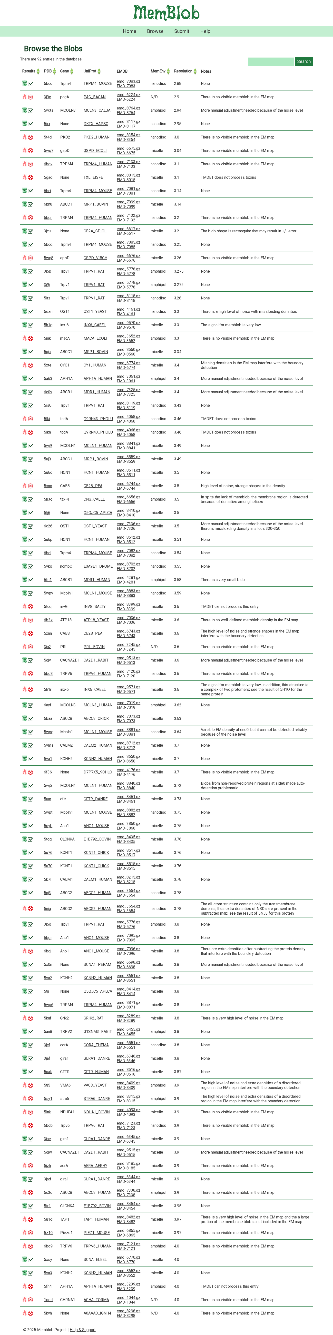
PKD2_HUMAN (96, 137)
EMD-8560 (126, 354)
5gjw (48, 1152)
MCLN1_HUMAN (98, 445)
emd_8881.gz (128, 729)
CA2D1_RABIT (96, 660)
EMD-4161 (126, 314)
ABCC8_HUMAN (97, 1192)
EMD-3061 (126, 381)
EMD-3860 (126, 828)
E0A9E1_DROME (98, 566)
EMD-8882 (126, 814)
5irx (47, 123)
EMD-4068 (126, 421)
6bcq (48, 244)
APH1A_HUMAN (98, 378)
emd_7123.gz (128, 1123)
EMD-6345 (126, 1141)
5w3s (48, 110)
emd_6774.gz (128, 363)
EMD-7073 (126, 721)
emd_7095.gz (128, 935)
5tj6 (47, 512)
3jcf (47, 1045)
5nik (47, 338)
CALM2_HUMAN (98, 745)
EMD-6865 (126, 1235)
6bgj (47, 951)
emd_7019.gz (128, 703)
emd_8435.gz (128, 837)
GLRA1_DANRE (97, 1058)
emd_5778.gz (128, 269)
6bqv (48, 164)
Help (205, 31)
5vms (48, 745)
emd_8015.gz (128, 175)
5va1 (48, 758)
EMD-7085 (126, 247)
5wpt (48, 812)
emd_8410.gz (128, 510)
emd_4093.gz (128, 1110)
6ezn (48, 311)
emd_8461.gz (128, 796)
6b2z (48, 620)
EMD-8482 (126, 1221)
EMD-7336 (126, 528)
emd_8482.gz (128, 1217)
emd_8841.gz (128, 443)
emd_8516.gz (128, 1069)
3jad (47, 1179)
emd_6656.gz (128, 497)
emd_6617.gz (128, 229)
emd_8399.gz (128, 604)
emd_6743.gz (128, 631)
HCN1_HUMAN (96, 472)
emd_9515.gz (128, 1150)
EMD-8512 (126, 542)
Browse (155, 31)
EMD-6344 (126, 1181)
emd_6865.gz (128, 1230)
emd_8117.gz (128, 121)
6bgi (47, 937)
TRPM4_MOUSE (98, 83)
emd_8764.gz (128, 108)
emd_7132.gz (128, 215)
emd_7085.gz (128, 242)
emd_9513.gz (128, 658)
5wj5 (48, 785)
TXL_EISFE (93, 177)
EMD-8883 (126, 595)
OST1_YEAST (95, 311)
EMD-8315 (126, 1101)
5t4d (48, 137)
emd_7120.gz (128, 671)
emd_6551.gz (128, 1042)
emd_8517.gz (128, 850)
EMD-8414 (126, 993)
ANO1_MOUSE (96, 825)
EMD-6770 (126, 1262)
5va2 (48, 978)
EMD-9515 (126, 1154)
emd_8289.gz (128, 1016)
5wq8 (48, 258)
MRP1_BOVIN (96, 204)
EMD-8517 (126, 855)
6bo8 (48, 673)
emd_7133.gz (128, 161)
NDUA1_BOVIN (97, 1112)
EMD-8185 (126, 1168)
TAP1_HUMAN (96, 1219)
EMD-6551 (126, 1047)
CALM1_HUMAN (98, 879)
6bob (48, 1125)
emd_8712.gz (128, 743)
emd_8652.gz (128, 1270)
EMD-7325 (126, 394)
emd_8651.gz (128, 975)
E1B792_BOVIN (97, 839)
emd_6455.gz (128, 1029)
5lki (47, 418)
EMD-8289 (126, 1020)
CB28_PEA (93, 486)
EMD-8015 (126, 180)
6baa (48, 718)
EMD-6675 (126, 153)
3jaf (47, 1058)
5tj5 (47, 1085)
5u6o (48, 472)
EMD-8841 (126, 448)
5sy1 (48, 1098)
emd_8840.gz (128, 783)
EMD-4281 (126, 582)
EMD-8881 (126, 734)
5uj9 (47, 459)
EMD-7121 (126, 1248)
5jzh (47, 1165)
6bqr (48, 217)
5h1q (48, 325)
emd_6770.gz (128, 1257)
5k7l (47, 879)
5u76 (48, 852)
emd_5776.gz (128, 922)
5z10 (48, 1232)
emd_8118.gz (128, 296)
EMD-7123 (126, 1128)
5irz (47, 298)
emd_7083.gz (128, 81)
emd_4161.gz (128, 309)
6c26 (48, 526)
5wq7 (48, 150)
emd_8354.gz (128, 135)
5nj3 (47, 892)
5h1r (47, 689)
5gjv (47, 660)
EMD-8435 (126, 841)
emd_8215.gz (128, 877)
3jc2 (47, 646)
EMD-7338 (126, 1195)
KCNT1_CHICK (96, 852)
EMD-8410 (126, 515)
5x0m (48, 964)
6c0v (48, 392)
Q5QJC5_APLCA (98, 512)
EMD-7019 (126, 707)
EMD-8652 (126, 1275)
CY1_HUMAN (95, 365)
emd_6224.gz (128, 94)
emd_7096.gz (128, 949)
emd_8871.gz (128, 1002)
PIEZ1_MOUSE (97, 1232)
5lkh (47, 432)
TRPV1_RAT (94, 271)
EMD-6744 (126, 488)
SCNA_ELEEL (95, 1259)
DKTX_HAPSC (96, 123)
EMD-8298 (126, 1315)
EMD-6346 (126, 1060)
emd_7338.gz (128, 1190)
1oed (48, 1299)
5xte (47, 365)
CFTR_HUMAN (96, 1071)
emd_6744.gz (128, 483)
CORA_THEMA (96, 1045)
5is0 (47, 405)
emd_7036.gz (128, 617)
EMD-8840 (126, 788)
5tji (46, 991)
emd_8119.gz (128, 403)
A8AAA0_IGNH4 (97, 1313)
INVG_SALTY (95, 606)
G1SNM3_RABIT (98, 1031)
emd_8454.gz (128, 1203)
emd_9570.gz (128, 322)
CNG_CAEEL (94, 499)
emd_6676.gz (128, 255)
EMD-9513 (126, 662)
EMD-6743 (126, 635)
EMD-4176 (126, 774)
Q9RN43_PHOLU (98, 418)
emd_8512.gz (128, 537)
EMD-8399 (126, 609)
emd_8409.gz (128, 1083)
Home (129, 31)
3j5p (47, 271)
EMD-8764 (126, 112)
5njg (47, 908)
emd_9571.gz (128, 687)
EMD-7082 (126, 555)
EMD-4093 (126, 1114)
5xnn (48, 633)
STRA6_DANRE (97, 1098)
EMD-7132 (126, 220)
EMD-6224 (126, 99)
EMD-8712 (126, 747)
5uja (47, 351)
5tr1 (47, 1206)
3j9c (47, 97)
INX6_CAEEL (95, 325)
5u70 (48, 866)
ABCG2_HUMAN (97, 892)
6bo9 (48, 1246)
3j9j (47, 284)
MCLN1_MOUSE (98, 593)
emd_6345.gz (128, 1136)
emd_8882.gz (128, 810)
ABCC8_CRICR (96, 718)
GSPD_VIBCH (95, 258)
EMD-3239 (126, 1288)
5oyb (48, 825)
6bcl (47, 553)
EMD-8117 (126, 126)
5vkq (48, 566)
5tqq (48, 839)
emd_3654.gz (128, 890)
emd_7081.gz (128, 188)
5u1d (48, 1219)
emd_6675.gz (128, 148)
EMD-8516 (126, 1074)
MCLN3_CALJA (97, 110)
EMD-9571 (126, 691)
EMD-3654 (126, 895)
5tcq (47, 606)
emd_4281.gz (128, 577)
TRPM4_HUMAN (98, 164)
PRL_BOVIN (94, 646)
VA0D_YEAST (95, 1085)
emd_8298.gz (128, 1311)
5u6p (48, 539)
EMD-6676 (126, 260)
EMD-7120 (126, 676)
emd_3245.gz (128, 644)
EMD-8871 (126, 1007)
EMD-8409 (126, 1087)
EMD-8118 (126, 300)
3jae (47, 1139)
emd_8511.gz (128, 470)
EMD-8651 (126, 980)
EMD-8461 (126, 801)
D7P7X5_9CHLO (98, 772)
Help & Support (83, 1329)
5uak (48, 1071)
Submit (181, 31)
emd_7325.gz (128, 389)
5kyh (48, 1313)
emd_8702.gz (128, 564)
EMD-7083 (126, 86)
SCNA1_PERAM (97, 964)
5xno (48, 486)
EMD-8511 (126, 475)
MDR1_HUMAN (97, 392)
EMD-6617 (126, 233)
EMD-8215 (126, 882)
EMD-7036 (126, 622)
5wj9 (48, 445)
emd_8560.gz (128, 349)
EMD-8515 (126, 868)
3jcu (47, 231)
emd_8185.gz (128, 1163)
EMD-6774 (126, 367)
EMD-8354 (126, 139)
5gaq (48, 177)
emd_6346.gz (128, 1056)
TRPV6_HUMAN (97, 673)
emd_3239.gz (128, 1284)
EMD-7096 (126, 953)
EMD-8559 (126, 461)
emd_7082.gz (128, 550)
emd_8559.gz (128, 457)
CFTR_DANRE (96, 799)
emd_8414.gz (128, 989)
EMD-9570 (126, 327)
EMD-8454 (126, 1208)
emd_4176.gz (128, 770)
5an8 (48, 1031)
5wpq (48, 732)
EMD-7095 (126, 940)
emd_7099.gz (128, 202)
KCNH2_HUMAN (98, 758)
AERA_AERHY (95, 1165)
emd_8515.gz (128, 863)
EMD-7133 (126, 166)
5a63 (48, 378)
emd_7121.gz (128, 1244)
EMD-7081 (126, 193)
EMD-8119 (126, 407)
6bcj (47, 190)
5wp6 (48, 1004)
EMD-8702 (126, 568)
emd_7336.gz (128, 524)
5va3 (48, 1273)
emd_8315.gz (128, 1096)
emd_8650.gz (128, 756)
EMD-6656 (126, 501)
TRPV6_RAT (94, 1125)
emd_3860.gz (128, 823)
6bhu (48, 204)
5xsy (48, 1259)
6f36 (48, 772)
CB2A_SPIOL (95, 231)
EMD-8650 (126, 761)
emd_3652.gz (128, 336)
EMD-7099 (126, 206)
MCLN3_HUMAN (98, 705)
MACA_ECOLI (95, 338)
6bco (48, 83)
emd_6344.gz (128, 1177)
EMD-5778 (126, 273)
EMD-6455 (126, 1034)
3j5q (47, 924)
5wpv (48, 593)
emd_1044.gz (128, 1297)
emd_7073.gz (128, 716)
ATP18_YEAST (96, 620)
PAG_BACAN (95, 97)
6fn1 (48, 579)
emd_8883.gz (128, 591)
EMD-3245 (126, 649)
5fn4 (48, 1286)
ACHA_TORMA (96, 1299)
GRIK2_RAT (93, 1018)
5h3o (48, 499)
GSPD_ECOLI (95, 150)
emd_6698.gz (128, 962)
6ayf (47, 705)
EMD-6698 (126, 967)
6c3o (48, 1192)
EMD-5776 (126, 926)
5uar (47, 799)
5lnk (47, 1112)
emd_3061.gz (128, 376)
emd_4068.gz (128, 416)
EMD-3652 (126, 340)
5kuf (47, 1018)
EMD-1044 (126, 1302)
